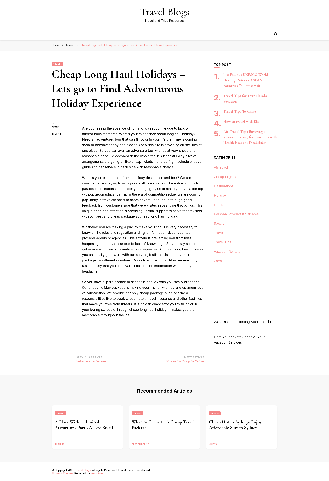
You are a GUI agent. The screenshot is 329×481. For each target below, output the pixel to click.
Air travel (221, 167)
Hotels (219, 205)
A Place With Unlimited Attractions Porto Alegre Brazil (84, 424)
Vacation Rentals (227, 251)
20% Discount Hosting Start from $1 (242, 322)
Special (219, 223)
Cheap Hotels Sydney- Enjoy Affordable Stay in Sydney (235, 424)
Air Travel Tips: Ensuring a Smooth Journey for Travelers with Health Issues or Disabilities (250, 137)
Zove (218, 261)
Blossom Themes (62, 473)
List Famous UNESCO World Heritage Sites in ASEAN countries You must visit (245, 80)
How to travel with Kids (242, 121)
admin (56, 127)
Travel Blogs (164, 12)
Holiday (220, 195)
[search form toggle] (275, 34)
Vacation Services (228, 342)
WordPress (98, 473)
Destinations (223, 186)
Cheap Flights (225, 177)
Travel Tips (222, 242)
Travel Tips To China (239, 111)
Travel (57, 64)
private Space (241, 337)
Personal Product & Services (236, 214)
